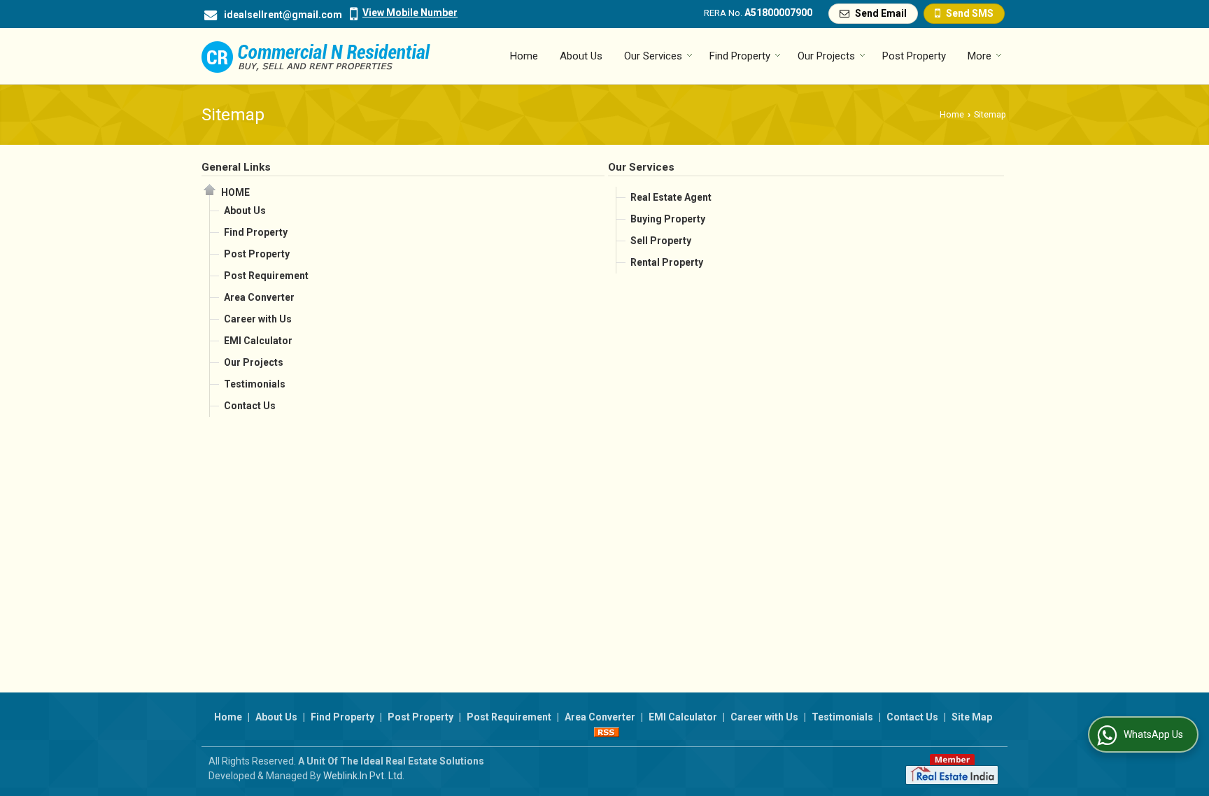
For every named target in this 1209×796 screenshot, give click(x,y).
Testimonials (254, 384)
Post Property (914, 56)
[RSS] (606, 731)
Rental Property (666, 262)
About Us (581, 56)
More (979, 56)
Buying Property (667, 219)
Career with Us (258, 319)
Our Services (653, 56)
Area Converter (259, 297)
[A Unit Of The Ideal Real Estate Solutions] (316, 56)
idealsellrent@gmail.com (283, 14)
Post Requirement (266, 275)
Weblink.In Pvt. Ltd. (363, 775)
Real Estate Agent (671, 197)
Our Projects (826, 56)
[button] (410, 12)
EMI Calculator (258, 340)
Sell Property (660, 240)
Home (524, 56)
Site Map (972, 717)
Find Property (739, 56)
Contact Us (250, 405)
